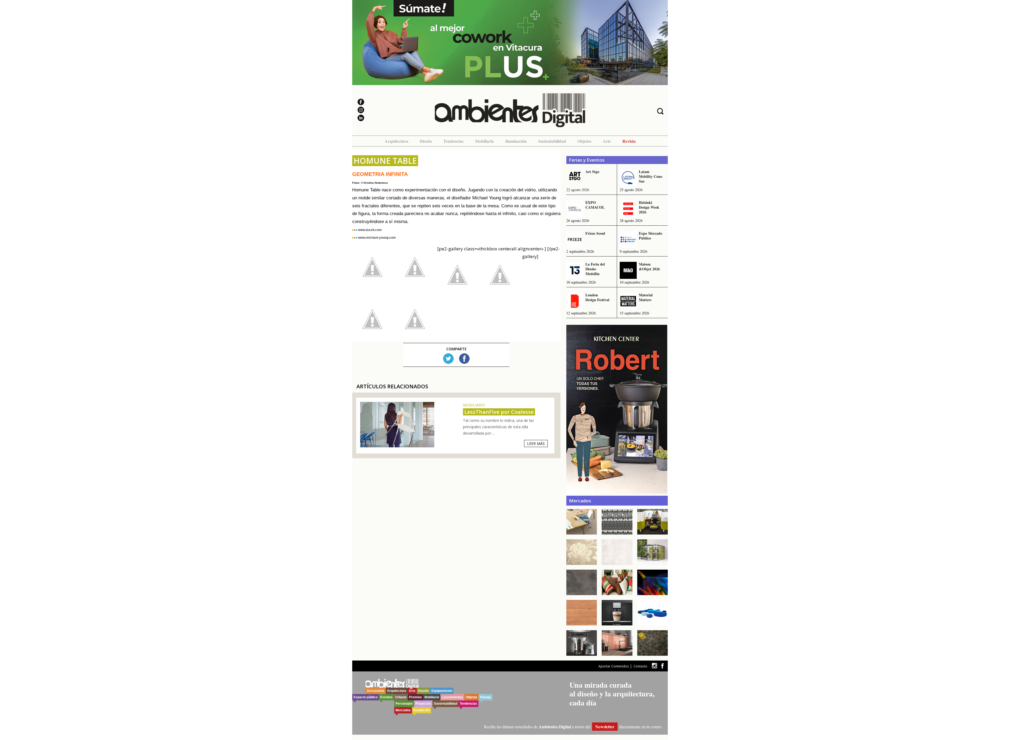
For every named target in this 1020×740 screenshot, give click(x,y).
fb (662, 665)
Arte (607, 141)
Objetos (584, 141)
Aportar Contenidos (613, 666)
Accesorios (375, 691)
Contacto (640, 666)
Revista (629, 141)
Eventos (386, 697)
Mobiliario (484, 141)
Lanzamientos (452, 697)
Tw (448, 358)
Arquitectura (396, 141)
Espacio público (365, 697)
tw (654, 665)
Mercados (403, 710)
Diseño (426, 141)
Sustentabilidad (552, 141)
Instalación (421, 710)
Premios (415, 697)
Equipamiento (441, 691)
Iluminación (516, 141)
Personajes (404, 703)
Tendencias (453, 141)
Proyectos (423, 703)
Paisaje (485, 697)
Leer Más (536, 443)
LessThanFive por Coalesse (499, 411)
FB (464, 358)
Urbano (400, 697)
